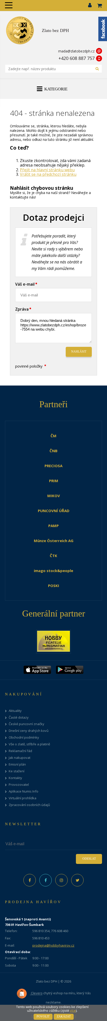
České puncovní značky (26, 724)
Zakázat (64, 1016)
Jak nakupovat (19, 758)
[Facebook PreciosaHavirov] (29, 880)
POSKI (53, 585)
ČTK (53, 555)
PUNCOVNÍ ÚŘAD (53, 510)
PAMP (53, 525)
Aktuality (15, 711)
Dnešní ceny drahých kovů (29, 731)
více (73, 1010)
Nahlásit (78, 351)
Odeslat (89, 858)
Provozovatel (19, 785)
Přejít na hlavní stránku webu (47, 170)
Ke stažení (16, 771)
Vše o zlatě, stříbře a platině (29, 744)
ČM (53, 435)
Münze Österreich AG (53, 540)
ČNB (53, 450)
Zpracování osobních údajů (29, 805)
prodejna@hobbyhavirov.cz (53, 945)
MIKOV (53, 495)
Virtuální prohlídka (22, 798)
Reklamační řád (20, 751)
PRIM (53, 480)
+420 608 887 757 (76, 58)
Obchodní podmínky (24, 737)
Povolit (43, 1016)
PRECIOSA (53, 465)
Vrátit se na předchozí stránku (48, 174)
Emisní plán (17, 764)
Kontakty (15, 778)
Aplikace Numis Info (23, 791)
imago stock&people (53, 570)
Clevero (36, 993)
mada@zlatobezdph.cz (76, 51)
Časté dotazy (19, 717)
